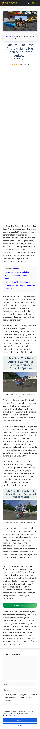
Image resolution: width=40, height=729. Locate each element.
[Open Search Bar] (28, 3)
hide (16, 268)
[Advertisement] (20, 146)
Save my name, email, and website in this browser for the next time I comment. (21, 697)
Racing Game (10, 36)
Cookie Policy (12, 715)
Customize (20, 725)
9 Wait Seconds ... (20, 605)
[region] (20, 717)
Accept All (20, 720)
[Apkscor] (10, 3)
